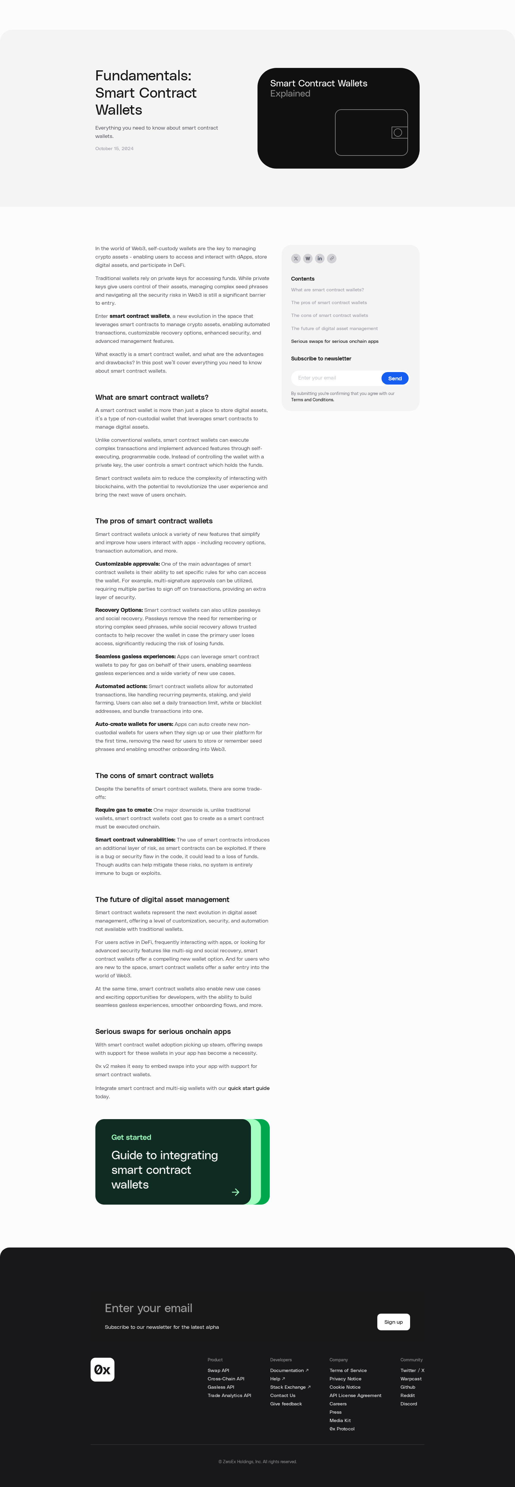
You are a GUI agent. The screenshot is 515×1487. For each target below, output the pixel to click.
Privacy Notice (346, 1378)
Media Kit (340, 1420)
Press (336, 1412)
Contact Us (282, 1395)
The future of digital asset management (334, 328)
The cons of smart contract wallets (329, 315)
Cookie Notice (345, 1387)
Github (408, 1387)
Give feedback (286, 1404)
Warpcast (411, 1378)
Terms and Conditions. (312, 400)
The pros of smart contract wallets (329, 302)
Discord (409, 1404)
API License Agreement (355, 1395)
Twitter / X (412, 1370)
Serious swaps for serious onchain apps (335, 341)
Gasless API (221, 1387)
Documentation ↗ (289, 1370)
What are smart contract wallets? (327, 289)
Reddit (408, 1395)
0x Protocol (342, 1429)
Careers (338, 1404)
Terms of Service (348, 1370)
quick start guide (249, 1088)
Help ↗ (277, 1378)
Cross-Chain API (226, 1378)
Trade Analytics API (229, 1395)
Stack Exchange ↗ (290, 1387)
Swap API (218, 1370)
